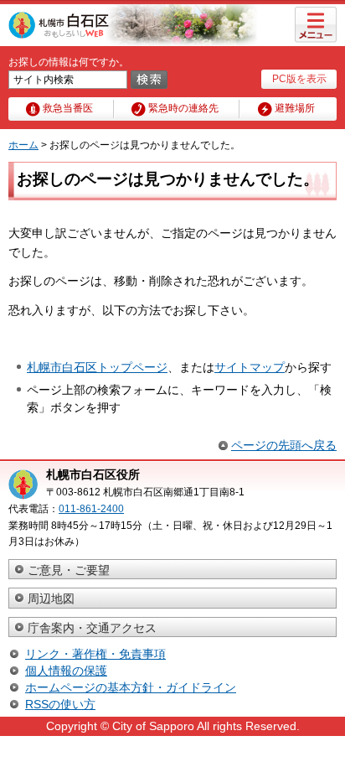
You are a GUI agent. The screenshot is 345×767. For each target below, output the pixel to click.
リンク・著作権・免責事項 (95, 654)
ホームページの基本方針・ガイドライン (130, 687)
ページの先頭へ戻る (284, 445)
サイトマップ (249, 367)
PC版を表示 (299, 79)
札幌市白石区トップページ (97, 367)
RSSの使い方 (60, 704)
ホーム (23, 145)
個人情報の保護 (66, 670)
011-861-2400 (91, 509)
